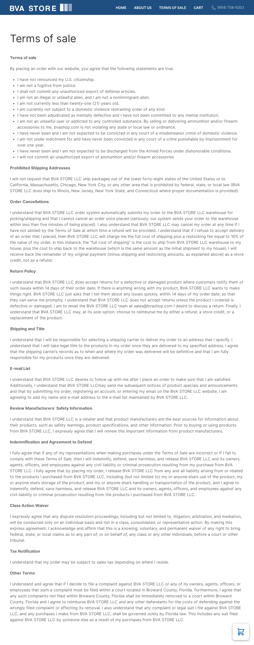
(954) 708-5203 (230, 7)
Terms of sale (172, 7)
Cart (198, 7)
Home (121, 7)
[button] (241, 632)
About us (143, 7)
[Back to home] (41, 7)
